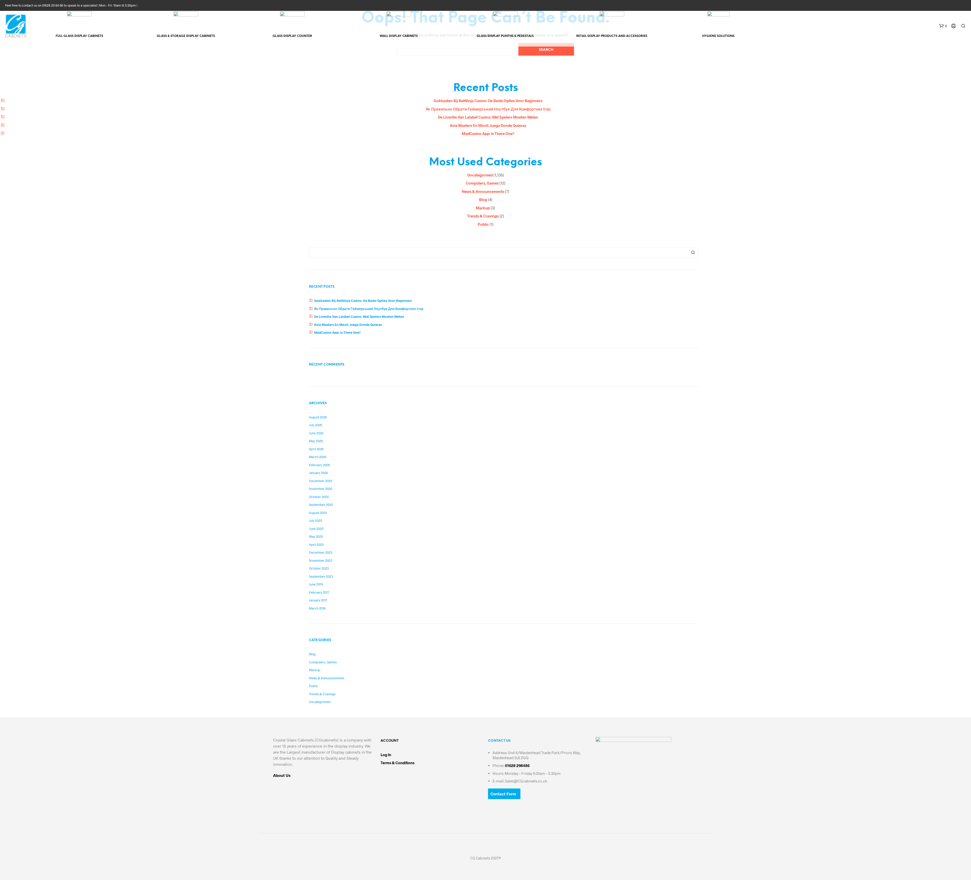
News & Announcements (483, 191)
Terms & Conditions (397, 762)
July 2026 (315, 425)
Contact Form (503, 793)
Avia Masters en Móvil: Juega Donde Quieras (488, 125)
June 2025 (316, 529)
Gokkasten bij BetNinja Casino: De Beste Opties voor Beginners (488, 100)
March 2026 (317, 457)
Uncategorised (480, 175)
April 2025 (316, 545)
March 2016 (317, 608)
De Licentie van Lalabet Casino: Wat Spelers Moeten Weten (488, 117)
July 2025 (315, 520)
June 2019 (316, 584)
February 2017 (319, 592)
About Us (282, 775)
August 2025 (318, 513)
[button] (943, 26)
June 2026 (316, 433)
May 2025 (316, 536)
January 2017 (318, 600)
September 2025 (321, 505)
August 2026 (318, 417)
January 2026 (318, 473)
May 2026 (316, 441)
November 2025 (320, 489)
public (483, 224)
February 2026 (319, 465)
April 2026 (316, 449)
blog (483, 199)
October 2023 (319, 568)
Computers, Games (482, 183)
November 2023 (320, 560)
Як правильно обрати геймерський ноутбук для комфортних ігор (488, 109)
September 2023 (321, 576)
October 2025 (319, 497)
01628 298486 (517, 765)
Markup (483, 208)
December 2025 (320, 481)
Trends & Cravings (483, 216)
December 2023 (320, 552)
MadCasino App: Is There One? (488, 133)
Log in (386, 754)
